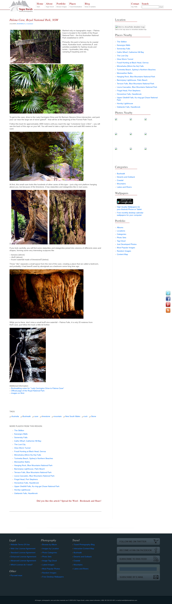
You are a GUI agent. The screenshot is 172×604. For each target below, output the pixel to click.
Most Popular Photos (51, 569)
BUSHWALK (21, 23)
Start (40, 5)
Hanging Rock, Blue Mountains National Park (33, 465)
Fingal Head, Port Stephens (26, 479)
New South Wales (72, 416)
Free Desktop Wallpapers (53, 577)
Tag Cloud (121, 241)
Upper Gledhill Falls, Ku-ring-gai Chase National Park (36, 486)
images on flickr (17, 393)
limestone (46, 416)
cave (36, 416)
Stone (93, 416)
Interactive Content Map (84, 548)
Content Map (122, 254)
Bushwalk (27, 416)
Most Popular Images (126, 248)
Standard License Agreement (23, 552)
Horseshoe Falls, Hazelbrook (26, 483)
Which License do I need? (22, 565)
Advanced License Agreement (23, 561)
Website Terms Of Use (20, 544)
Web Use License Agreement (23, 548)
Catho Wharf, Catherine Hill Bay (27, 441)
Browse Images (62, 5)
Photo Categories (49, 552)
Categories (121, 234)
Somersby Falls (20, 437)
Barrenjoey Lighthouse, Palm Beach (29, 469)
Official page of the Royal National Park (27, 391)
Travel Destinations (75, 5)
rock (85, 416)
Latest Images (48, 565)
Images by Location (50, 548)
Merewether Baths (22, 462)
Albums (120, 227)
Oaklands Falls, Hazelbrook (26, 493)
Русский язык (16, 575)
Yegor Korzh (50, 5)
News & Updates (90, 5)
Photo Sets (121, 237)
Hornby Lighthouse (22, 490)
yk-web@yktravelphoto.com (128, 600)
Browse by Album (49, 544)
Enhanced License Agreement (23, 557)
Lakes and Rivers (124, 187)
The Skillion (19, 430)
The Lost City (20, 444)
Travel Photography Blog (84, 544)
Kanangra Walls (21, 434)
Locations (121, 231)
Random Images (124, 251)
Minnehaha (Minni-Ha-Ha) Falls (27, 455)
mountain (58, 416)
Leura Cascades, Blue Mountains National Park (34, 476)
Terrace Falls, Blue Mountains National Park (32, 472)
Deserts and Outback (126, 177)
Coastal (120, 180)
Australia (15, 416)
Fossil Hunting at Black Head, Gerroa (30, 451)
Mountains (121, 184)
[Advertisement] (55, 402)
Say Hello (135, 5)
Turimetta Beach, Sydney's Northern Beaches (33, 458)
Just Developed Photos (127, 244)
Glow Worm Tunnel (22, 448)
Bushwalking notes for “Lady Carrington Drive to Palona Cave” (37, 388)
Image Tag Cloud (49, 561)
